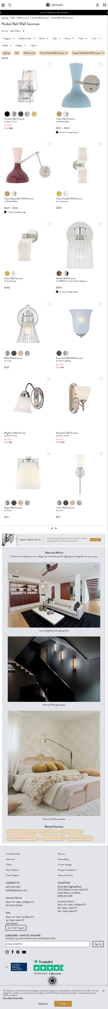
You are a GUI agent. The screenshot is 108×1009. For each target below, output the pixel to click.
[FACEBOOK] (12, 952)
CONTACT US (13, 883)
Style (55, 38)
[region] (54, 997)
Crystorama (63, 201)
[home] (54, 7)
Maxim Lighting (65, 360)
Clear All (4, 57)
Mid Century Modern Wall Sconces (21, 831)
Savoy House (12, 121)
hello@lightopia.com (16, 890)
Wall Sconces (23, 17)
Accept (63, 1003)
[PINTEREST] (18, 952)
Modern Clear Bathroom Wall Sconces (23, 838)
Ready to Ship (25, 38)
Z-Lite (9, 360)
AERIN (61, 281)
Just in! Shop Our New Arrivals (54, 12)
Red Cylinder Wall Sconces (71, 831)
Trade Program (12, 875)
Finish (81, 38)
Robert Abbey (64, 121)
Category (7, 38)
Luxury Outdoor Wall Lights (53, 838)
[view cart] (104, 4)
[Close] (103, 991)
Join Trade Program (15, 928)
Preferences (43, 1003)
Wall (13, 17)
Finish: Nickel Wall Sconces (52, 53)
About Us (10, 859)
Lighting (4, 17)
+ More (33, 45)
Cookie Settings (65, 864)
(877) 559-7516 (13, 887)
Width (5, 45)
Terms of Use (7, 998)
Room (67, 38)
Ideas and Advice (65, 875)
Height (19, 45)
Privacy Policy (18, 998)
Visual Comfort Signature (77, 281)
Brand (42, 38)
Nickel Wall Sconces (40, 17)
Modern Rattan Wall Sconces (80, 838)
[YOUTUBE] (24, 952)
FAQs (9, 864)
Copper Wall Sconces (48, 831)
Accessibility (63, 859)
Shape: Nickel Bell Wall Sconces (87, 53)
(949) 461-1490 (65, 895)
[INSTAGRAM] (7, 952)
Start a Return (12, 870)
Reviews (61, 854)
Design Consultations (67, 870)
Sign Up (98, 944)
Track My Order (13, 854)
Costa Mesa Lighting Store (70, 886)
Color (94, 38)
